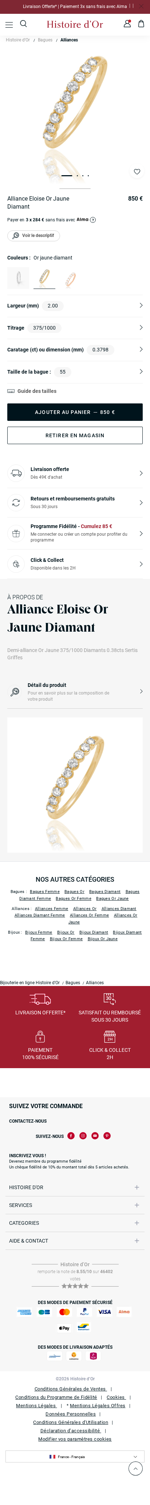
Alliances (69, 40)
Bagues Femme (45, 891)
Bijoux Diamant (93, 932)
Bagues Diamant (105, 891)
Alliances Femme (51, 908)
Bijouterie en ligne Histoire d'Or (30, 982)
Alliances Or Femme (89, 915)
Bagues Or (74, 891)
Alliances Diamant (119, 908)
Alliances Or (85, 908)
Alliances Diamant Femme (40, 915)
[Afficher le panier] (141, 25)
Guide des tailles (36, 391)
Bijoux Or (66, 932)
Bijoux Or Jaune (103, 939)
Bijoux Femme (38, 932)
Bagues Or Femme (73, 898)
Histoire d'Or (18, 40)
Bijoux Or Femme (66, 939)
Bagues (45, 40)
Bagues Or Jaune (112, 898)
